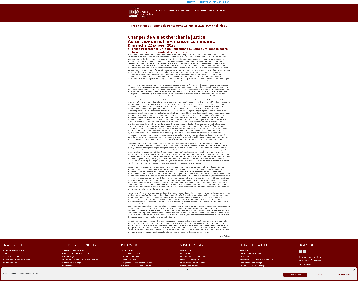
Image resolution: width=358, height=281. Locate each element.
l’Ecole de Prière (127, 250)
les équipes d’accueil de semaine (192, 263)
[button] (354, 270)
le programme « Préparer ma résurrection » (137, 263)
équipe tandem (67, 266)
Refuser (319, 274)
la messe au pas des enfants (13, 250)
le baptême (244, 250)
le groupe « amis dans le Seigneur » (75, 253)
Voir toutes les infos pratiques (310, 260)
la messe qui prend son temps (73, 250)
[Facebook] (300, 251)
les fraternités (185, 253)
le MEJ (5, 253)
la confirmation (245, 256)
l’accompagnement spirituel (131, 253)
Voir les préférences (343, 274)
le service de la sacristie (189, 266)
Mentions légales (305, 264)
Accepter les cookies (295, 274)
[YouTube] (304, 251)
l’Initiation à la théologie (130, 256)
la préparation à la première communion (17, 260)
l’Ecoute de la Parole (129, 260)
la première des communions (250, 253)
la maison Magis (68, 256)
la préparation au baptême (12, 256)
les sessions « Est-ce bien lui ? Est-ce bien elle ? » (81, 260)
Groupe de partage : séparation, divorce (136, 266)
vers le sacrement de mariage (251, 263)
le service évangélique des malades (193, 256)
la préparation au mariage (71, 263)
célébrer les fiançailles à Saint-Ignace (253, 266)
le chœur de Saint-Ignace (189, 260)
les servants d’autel (10, 263)
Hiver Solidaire (185, 250)
